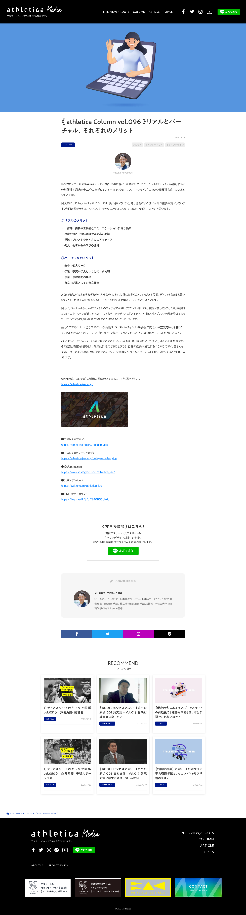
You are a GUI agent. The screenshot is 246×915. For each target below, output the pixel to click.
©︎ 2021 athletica (123, 908)
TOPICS (168, 11)
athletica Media (16, 813)
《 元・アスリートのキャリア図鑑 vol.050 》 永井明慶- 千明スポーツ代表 (67, 773)
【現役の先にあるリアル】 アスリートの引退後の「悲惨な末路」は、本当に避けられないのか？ (178, 712)
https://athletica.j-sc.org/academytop (84, 445)
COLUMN (139, 11)
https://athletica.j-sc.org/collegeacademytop (89, 458)
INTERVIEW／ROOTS (116, 11)
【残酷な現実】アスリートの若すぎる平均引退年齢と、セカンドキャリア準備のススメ (178, 773)
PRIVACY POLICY (58, 865)
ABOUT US (37, 865)
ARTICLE (154, 11)
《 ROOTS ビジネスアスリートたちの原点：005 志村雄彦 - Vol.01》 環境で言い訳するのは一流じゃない (123, 773)
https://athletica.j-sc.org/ (77, 384)
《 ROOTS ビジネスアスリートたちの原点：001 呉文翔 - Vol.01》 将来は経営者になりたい (123, 712)
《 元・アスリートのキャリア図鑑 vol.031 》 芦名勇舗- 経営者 (67, 710)
